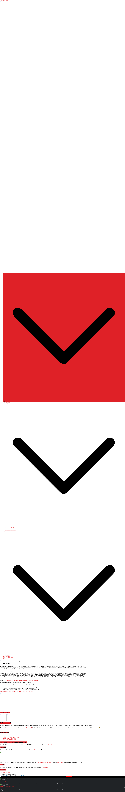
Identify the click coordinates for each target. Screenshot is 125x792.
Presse (4, 531)
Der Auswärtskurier (9, 528)
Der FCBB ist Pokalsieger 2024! (9, 739)
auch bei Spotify (60, 762)
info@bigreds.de (45, 767)
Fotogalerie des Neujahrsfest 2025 (10, 736)
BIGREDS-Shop (6, 656)
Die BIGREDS (6, 274)
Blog (4, 658)
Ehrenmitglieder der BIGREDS (11, 399)
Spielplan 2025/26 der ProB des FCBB (11, 737)
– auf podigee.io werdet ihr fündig (44, 762)
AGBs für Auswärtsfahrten (10, 530)
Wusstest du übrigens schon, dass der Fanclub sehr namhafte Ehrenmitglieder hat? (17, 691)
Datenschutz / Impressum (5, 772)
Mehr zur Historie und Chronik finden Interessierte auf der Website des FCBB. (22, 680)
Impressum (2, 781)
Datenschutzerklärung (9, 781)
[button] (64, 396)
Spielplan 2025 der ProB (8, 657)
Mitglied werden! (6, 402)
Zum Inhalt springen (4, 0)
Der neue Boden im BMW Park (9, 738)
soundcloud (34, 749)
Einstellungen (69, 776)
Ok (2, 790)
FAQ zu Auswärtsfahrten (10, 527)
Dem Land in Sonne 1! (27, 727)
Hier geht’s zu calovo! (52, 744)
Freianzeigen (7, 655)
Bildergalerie (7, 400)
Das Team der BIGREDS (10, 397)
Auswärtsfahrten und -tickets (8, 403)
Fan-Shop (7, 401)
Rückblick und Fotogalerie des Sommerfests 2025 (13, 734)
